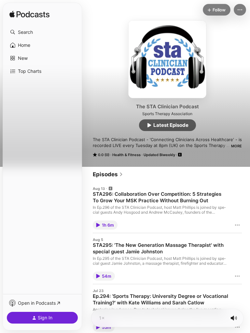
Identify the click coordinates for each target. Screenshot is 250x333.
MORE (236, 146)
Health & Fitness (126, 155)
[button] (42, 32)
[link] (108, 174)
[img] (29, 14)
